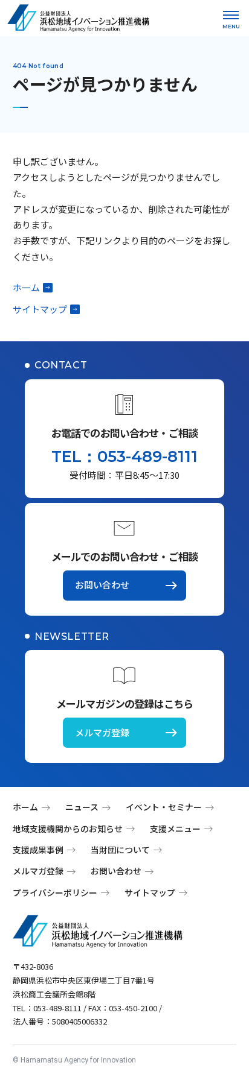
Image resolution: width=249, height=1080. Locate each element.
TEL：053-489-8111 (124, 456)
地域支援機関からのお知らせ (68, 829)
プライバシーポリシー (55, 892)
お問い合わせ (102, 584)
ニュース (82, 807)
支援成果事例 (38, 850)
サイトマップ (40, 309)
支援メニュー (175, 829)
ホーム (26, 287)
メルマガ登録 (102, 732)
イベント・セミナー (164, 807)
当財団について (120, 850)
